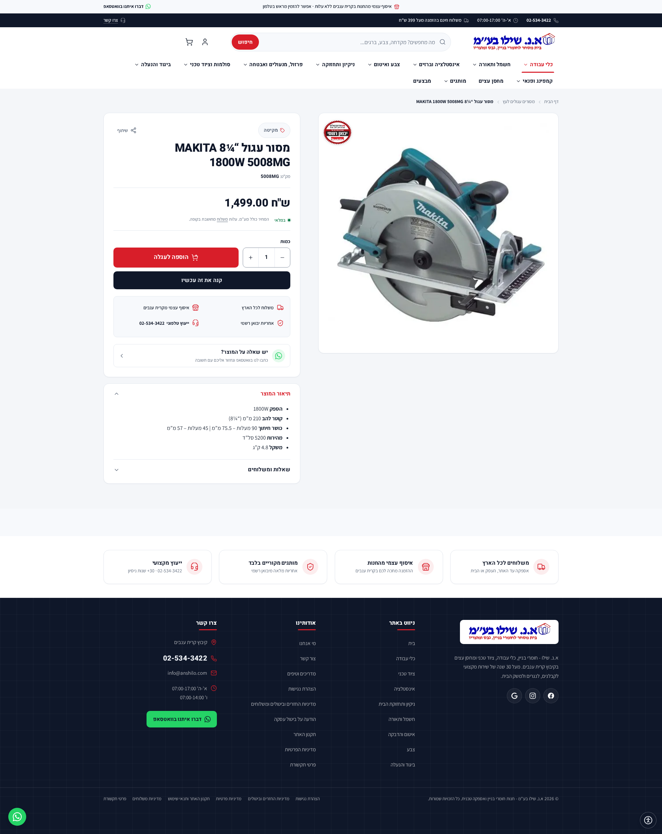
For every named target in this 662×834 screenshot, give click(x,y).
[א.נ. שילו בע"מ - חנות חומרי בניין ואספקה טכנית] (509, 632)
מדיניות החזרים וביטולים (268, 798)
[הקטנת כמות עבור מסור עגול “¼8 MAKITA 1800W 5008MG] (282, 257)
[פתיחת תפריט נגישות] (648, 820)
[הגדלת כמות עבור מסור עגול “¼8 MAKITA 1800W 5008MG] (250, 257)
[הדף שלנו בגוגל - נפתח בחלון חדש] (514, 695)
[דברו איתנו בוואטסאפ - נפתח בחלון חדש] (17, 817)
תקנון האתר (304, 734)
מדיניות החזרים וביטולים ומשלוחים (283, 703)
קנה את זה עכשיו (201, 280)
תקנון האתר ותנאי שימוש (189, 798)
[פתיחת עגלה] (189, 42)
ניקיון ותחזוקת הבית (397, 703)
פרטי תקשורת (303, 764)
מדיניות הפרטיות (300, 749)
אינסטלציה (404, 688)
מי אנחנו (307, 643)
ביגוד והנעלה (403, 764)
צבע (411, 749)
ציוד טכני (406, 673)
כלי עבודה (405, 658)
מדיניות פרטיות (228, 798)
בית (411, 643)
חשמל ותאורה (402, 718)
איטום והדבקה (401, 734)
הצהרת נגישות (302, 688)
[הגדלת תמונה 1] (438, 233)
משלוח (222, 219)
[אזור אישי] (204, 42)
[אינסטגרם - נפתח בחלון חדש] (532, 695)
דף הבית (551, 101)
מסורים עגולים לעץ (519, 101)
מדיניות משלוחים (146, 798)
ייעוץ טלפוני (164, 323)
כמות (285, 241)
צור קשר (308, 658)
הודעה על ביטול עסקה (295, 718)
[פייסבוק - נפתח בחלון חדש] (551, 695)
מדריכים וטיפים (301, 673)
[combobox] (349, 42)
